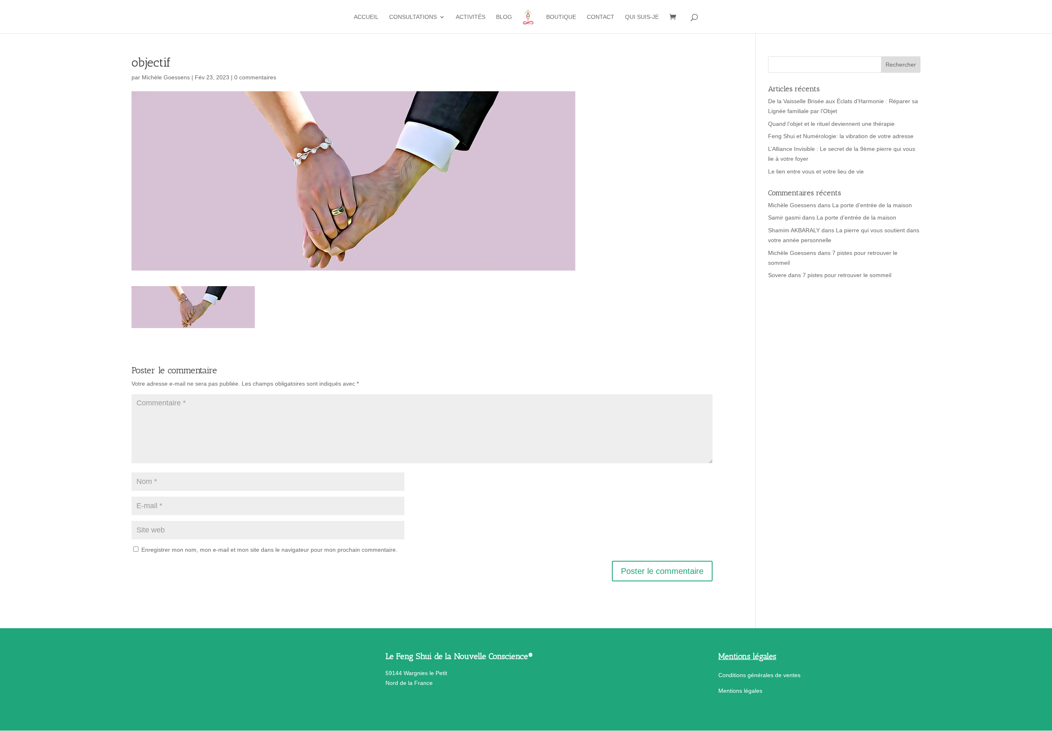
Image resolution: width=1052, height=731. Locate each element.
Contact (600, 17)
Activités (470, 17)
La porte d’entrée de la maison (872, 205)
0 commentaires (255, 77)
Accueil (366, 17)
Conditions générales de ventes (759, 675)
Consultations (413, 17)
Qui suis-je (642, 17)
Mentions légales (740, 690)
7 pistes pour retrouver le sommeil (847, 275)
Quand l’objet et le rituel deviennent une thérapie (831, 123)
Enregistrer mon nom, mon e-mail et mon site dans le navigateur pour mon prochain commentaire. (269, 549)
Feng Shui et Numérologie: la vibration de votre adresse (841, 136)
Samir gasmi (784, 217)
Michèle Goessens (166, 77)
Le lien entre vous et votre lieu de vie (816, 171)
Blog (504, 17)
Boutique (561, 17)
